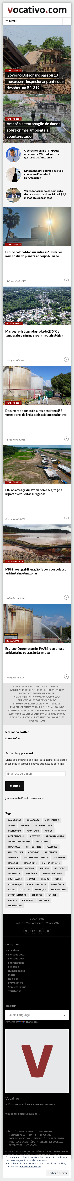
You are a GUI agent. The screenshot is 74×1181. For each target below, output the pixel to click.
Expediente (15, 1145)
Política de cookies (30, 1166)
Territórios (13, 70)
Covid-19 (25, 889)
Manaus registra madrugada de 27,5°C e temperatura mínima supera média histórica (34, 333)
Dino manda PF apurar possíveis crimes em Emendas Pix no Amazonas (43, 174)
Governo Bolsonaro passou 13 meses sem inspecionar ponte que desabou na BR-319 (35, 81)
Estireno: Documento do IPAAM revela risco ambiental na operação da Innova (34, 650)
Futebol (51, 895)
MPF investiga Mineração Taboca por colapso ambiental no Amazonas (35, 571)
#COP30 (48, 830)
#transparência (36, 884)
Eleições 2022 (16, 954)
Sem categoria (14, 561)
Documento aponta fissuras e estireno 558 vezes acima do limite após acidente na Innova (36, 413)
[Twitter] (26, 931)
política (44, 900)
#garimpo (59, 857)
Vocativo (37, 919)
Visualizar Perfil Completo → (22, 1113)
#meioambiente (51, 863)
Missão (38, 1138)
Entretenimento (17, 895)
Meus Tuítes (13, 738)
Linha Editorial (56, 1138)
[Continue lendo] (66, 280)
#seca (57, 879)
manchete (27, 900)
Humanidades (14, 323)
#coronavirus (16, 836)
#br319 (11, 825)
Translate (32, 1021)
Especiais (14, 966)
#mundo (44, 868)
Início (9, 1131)
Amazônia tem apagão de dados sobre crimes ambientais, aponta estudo (33, 130)
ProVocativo (15, 982)
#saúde (45, 879)
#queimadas (15, 879)
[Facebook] (33, 931)
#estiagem (51, 852)
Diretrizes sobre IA (51, 1141)
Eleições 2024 (16, 958)
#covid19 (35, 836)
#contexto (32, 830)
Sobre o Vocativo (19, 1138)
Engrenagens (58, 889)
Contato (31, 1145)
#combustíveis (43, 825)
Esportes (37, 895)
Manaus (12, 900)
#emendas (33, 852)
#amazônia (33, 820)
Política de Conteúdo (22, 1141)
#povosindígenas (52, 873)
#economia (41, 841)
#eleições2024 (15, 852)
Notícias (13, 978)
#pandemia (14, 873)
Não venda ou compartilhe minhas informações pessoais (36, 1153)
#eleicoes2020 (33, 846)
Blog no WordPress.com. (20, 1151)
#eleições (51, 846)
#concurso (14, 830)
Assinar (15, 786)
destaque (40, 889)
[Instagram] (41, 931)
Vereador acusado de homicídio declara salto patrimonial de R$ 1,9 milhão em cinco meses (45, 194)
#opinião (59, 868)
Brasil (11, 889)
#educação (14, 846)
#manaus (13, 863)
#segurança (15, 884)
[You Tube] (48, 931)
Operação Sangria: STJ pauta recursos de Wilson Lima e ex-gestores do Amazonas (42, 154)
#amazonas (14, 820)
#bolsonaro (52, 820)
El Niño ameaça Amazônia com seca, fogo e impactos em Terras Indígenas (33, 492)
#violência (57, 884)
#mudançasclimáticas (21, 868)
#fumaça (13, 857)
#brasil (24, 825)
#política (31, 873)
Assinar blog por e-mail (19, 753)
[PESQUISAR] (65, 21)
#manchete (30, 863)
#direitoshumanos (19, 841)
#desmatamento (55, 836)
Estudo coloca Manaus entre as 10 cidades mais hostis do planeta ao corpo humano (33, 254)
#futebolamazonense (35, 857)
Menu (13, 21)
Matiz (11, 974)
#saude (31, 879)
